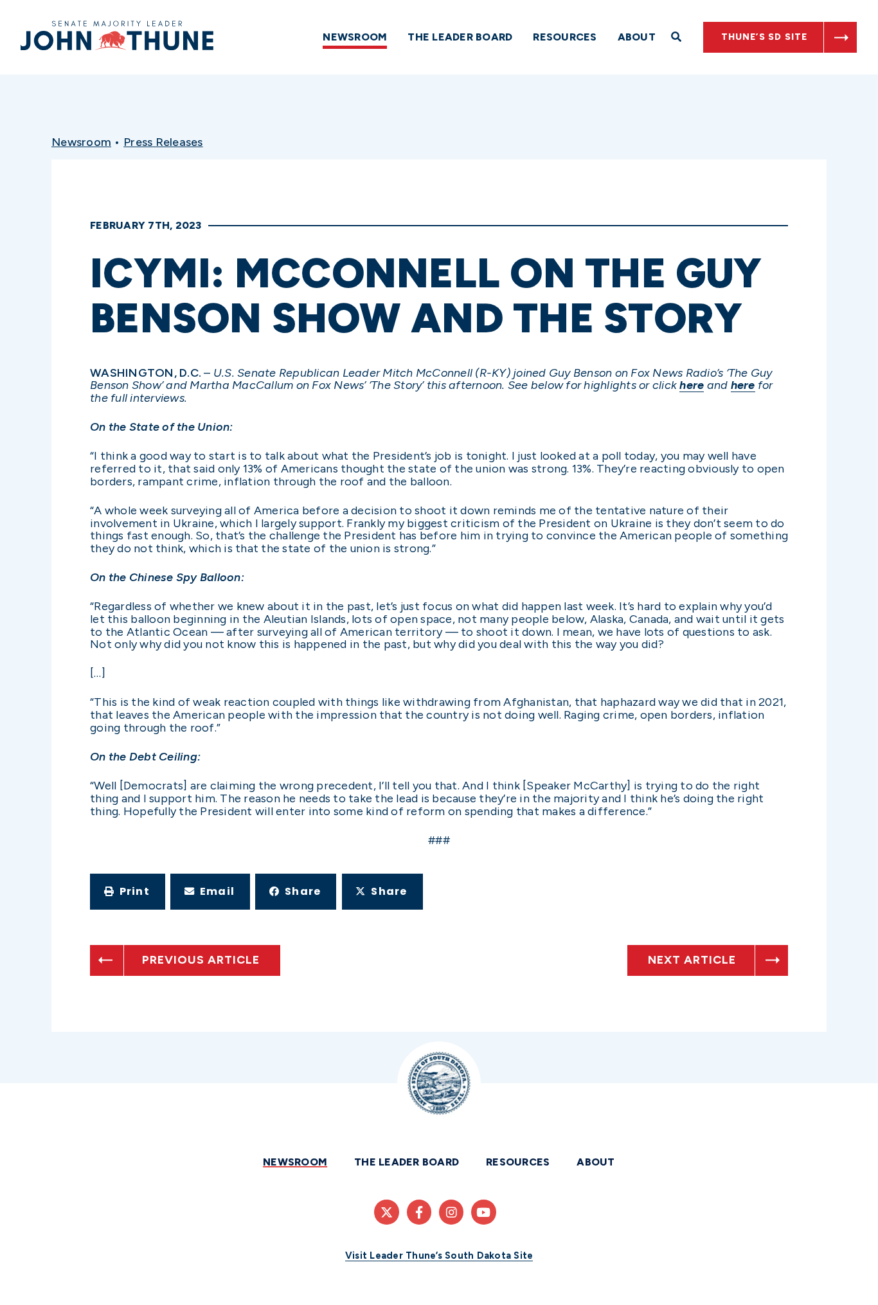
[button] (127, 892)
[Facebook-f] (419, 1212)
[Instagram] (451, 1212)
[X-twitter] (386, 1212)
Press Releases (163, 142)
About (637, 37)
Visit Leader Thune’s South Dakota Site (439, 1255)
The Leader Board (460, 37)
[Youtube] (483, 1212)
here (691, 385)
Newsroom (355, 37)
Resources (564, 37)
